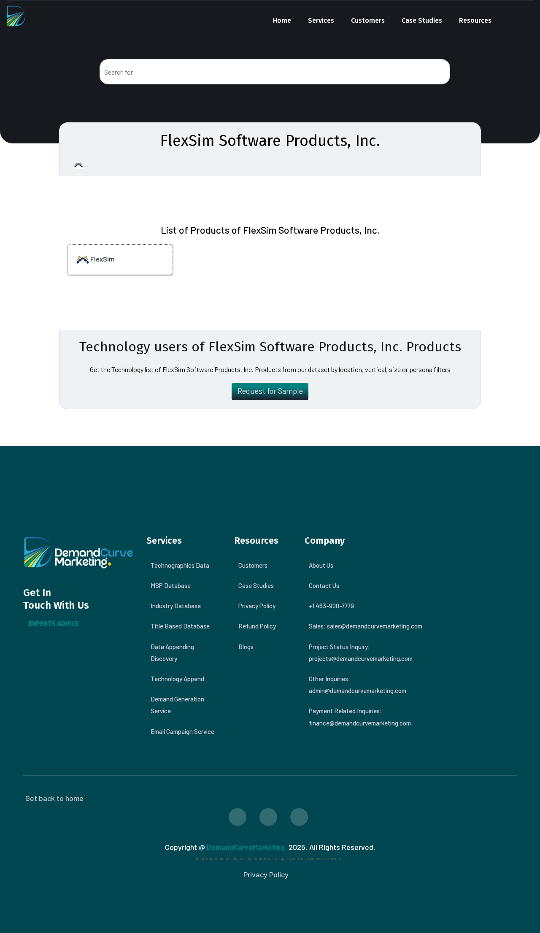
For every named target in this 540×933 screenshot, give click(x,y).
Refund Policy (257, 626)
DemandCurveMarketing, (247, 847)
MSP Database (171, 585)
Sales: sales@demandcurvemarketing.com (365, 626)
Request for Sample (270, 391)
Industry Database (176, 605)
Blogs (246, 646)
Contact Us (324, 585)
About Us (321, 565)
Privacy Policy (256, 605)
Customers (368, 20)
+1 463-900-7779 (331, 605)
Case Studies (422, 20)
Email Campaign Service (182, 731)
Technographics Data (180, 565)
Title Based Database (180, 626)
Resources (475, 20)
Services (321, 20)
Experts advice (53, 624)
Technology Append (177, 678)
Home (282, 20)
